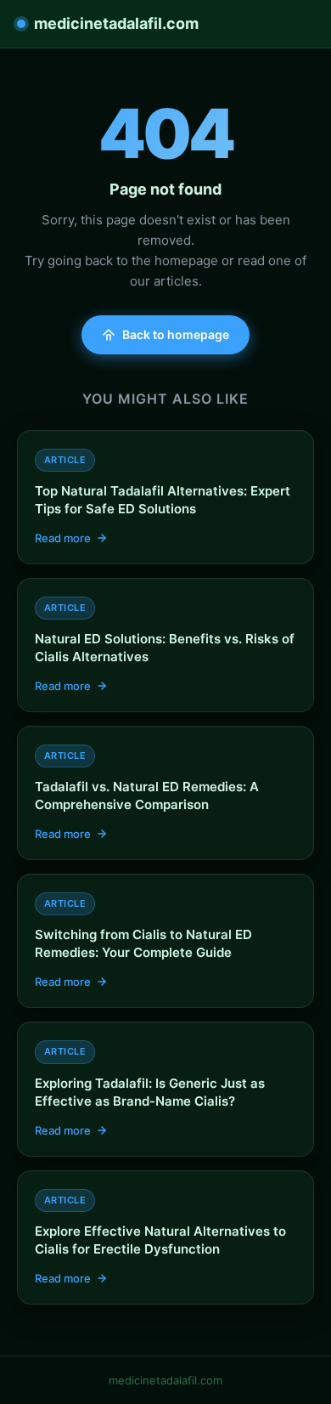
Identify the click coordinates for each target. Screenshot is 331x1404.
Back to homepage (175, 334)
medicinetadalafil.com (116, 23)
